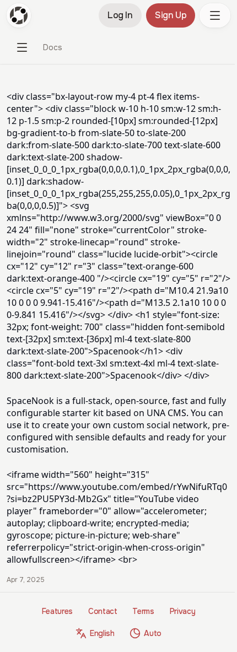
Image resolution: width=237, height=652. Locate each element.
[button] (215, 15)
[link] (52, 47)
